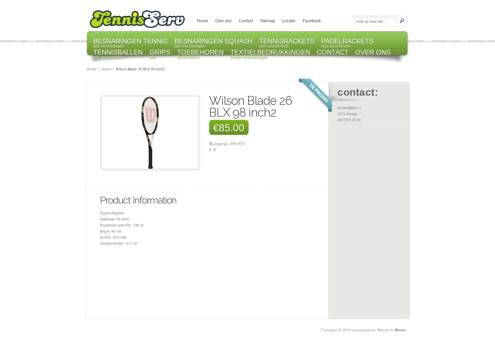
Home (202, 21)
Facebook (312, 21)
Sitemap (267, 21)
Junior (106, 68)
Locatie (289, 21)
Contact (246, 21)
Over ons (223, 21)
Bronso (400, 330)
